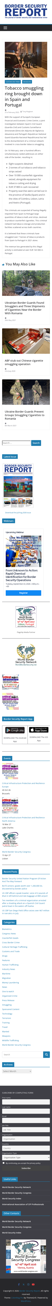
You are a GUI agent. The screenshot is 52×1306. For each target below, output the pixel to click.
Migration (6, 978)
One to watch (8, 991)
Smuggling (27, 82)
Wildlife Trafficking (10, 1040)
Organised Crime (9, 996)
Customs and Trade (13, 82)
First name (6, 1098)
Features (6, 960)
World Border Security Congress (16, 852)
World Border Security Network (16, 1187)
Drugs (4, 956)
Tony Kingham (27, 111)
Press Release (8, 1000)
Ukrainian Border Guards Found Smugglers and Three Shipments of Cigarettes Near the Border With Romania (25, 308)
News (4, 987)
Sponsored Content (10, 1009)
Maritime (6, 973)
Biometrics (7, 929)
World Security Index (11, 1198)
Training (6, 1022)
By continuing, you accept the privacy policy (23, 1163)
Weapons (6, 1036)
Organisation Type (9, 1153)
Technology (7, 1013)
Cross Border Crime (11, 942)
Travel (5, 1027)
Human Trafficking (10, 964)
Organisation (7, 1135)
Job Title (5, 1125)
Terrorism (6, 1018)
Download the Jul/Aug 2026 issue (18, 512)
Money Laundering (10, 982)
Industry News (8, 969)
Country (5, 1144)
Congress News (9, 933)
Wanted (5, 1031)
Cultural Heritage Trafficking (14, 947)
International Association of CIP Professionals (23, 1204)
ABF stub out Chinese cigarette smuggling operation (24, 362)
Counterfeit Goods (10, 938)
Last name (6, 1107)
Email (4, 1116)
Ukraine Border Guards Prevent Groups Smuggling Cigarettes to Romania (24, 415)
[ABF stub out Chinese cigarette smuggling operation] (26, 330)
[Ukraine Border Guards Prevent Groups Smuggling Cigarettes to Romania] (26, 381)
